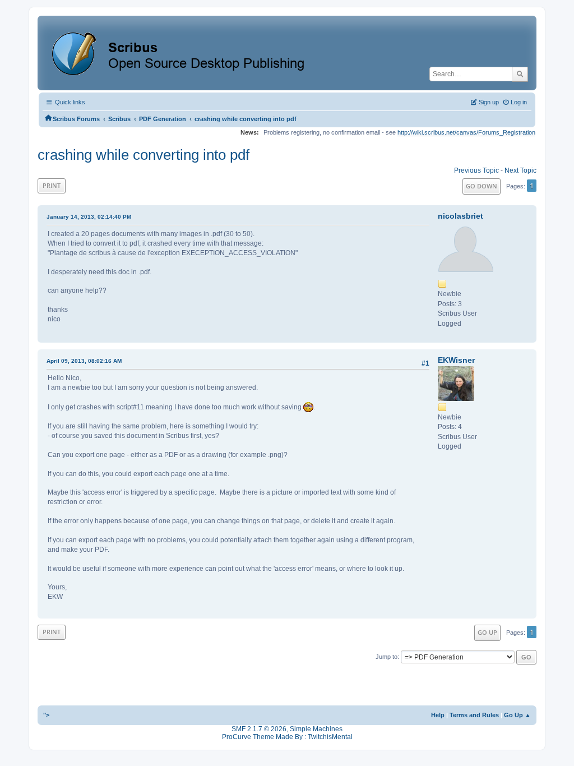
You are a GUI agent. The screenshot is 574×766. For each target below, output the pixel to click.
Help (438, 715)
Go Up (487, 632)
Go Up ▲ (517, 715)
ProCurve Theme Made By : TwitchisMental (287, 737)
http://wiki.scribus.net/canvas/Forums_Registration (466, 132)
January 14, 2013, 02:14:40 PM (89, 217)
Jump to (386, 656)
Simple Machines (316, 729)
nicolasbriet (460, 215)
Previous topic (476, 170)
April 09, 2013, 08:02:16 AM (84, 361)
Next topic (520, 170)
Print (52, 185)
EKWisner (456, 360)
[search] (520, 74)
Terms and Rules (474, 715)
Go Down (481, 186)
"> (46, 715)
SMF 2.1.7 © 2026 (259, 729)
